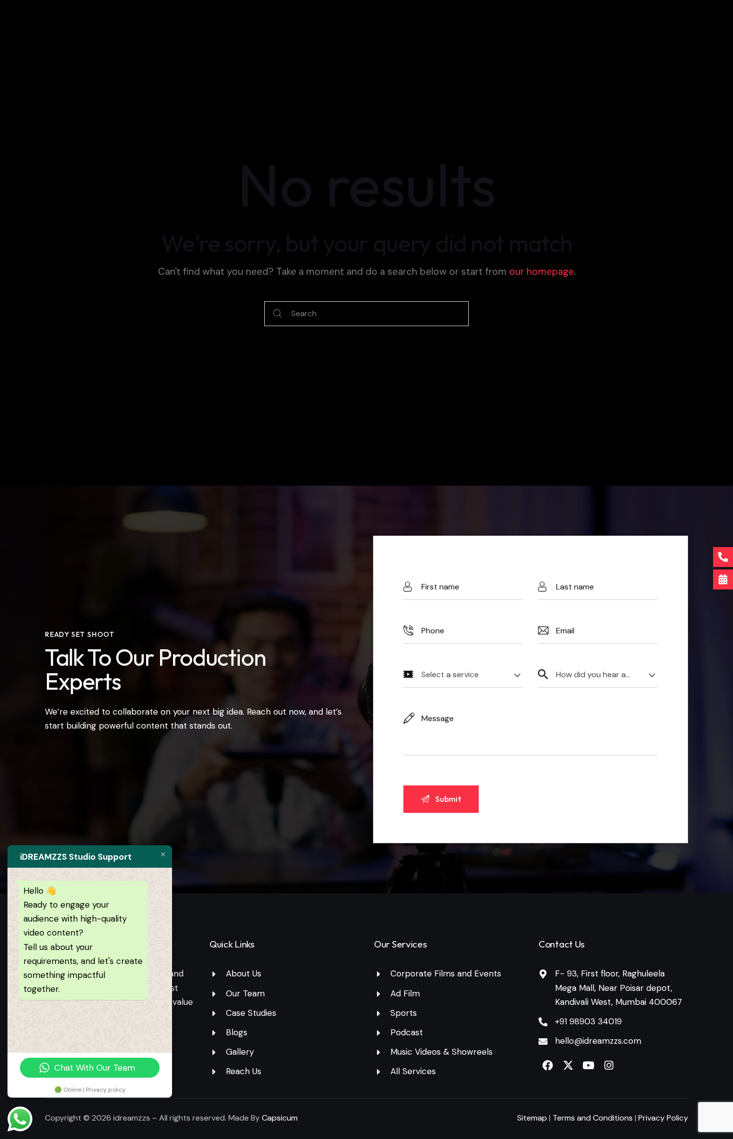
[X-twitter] (568, 1065)
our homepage (541, 271)
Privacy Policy (663, 1118)
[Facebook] (547, 1065)
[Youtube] (588, 1065)
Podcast (406, 1032)
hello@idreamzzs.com (598, 1040)
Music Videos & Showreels (441, 1051)
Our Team (245, 993)
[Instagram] (609, 1065)
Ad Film (405, 993)
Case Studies (251, 1012)
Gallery (240, 1051)
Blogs (236, 1032)
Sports (403, 1012)
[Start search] (277, 314)
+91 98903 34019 (588, 1021)
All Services (413, 1071)
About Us (243, 973)
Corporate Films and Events (445, 973)
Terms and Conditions (593, 1118)
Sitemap (532, 1118)
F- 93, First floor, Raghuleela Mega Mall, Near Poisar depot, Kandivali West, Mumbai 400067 (618, 987)
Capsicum (280, 1118)
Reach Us (243, 1071)
